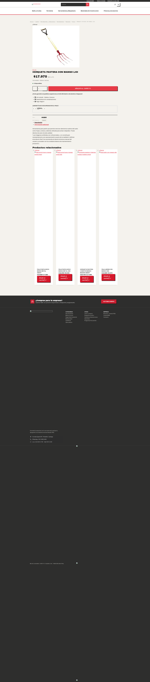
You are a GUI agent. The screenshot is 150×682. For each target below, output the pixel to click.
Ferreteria (49, 11)
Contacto (106, 317)
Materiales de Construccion (90, 11)
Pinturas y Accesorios (111, 11)
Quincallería (69, 322)
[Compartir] (145, 1)
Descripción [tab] (38, 122)
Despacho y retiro (89, 315)
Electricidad (69, 319)
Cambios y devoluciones (91, 317)
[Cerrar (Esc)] (148, 1)
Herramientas (69, 313)
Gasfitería (68, 320)
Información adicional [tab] (42, 124)
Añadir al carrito (83, 88)
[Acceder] (115, 4)
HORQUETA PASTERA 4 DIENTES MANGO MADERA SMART (86, 271)
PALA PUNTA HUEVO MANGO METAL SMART (43, 271)
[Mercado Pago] (98, 503)
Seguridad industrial (71, 317)
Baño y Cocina (36, 11)
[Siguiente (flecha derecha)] (147, 341)
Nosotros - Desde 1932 (109, 313)
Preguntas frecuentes (90, 320)
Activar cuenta (108, 301)
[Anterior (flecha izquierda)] (2, 341)
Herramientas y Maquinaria (67, 11)
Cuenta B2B (106, 315)
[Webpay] (98, 620)
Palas (34, 69)
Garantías (87, 319)
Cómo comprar (88, 313)
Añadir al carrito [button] (42, 279)
